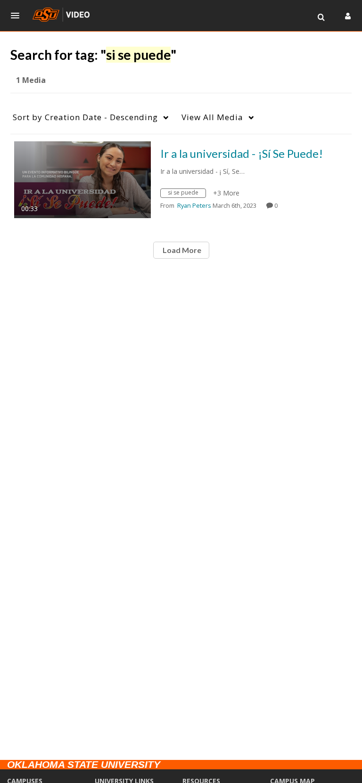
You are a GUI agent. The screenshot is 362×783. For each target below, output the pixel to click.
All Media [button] (212, 117)
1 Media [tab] (31, 80)
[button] (17, 15)
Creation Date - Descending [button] (85, 117)
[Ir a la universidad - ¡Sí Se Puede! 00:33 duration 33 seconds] (82, 178)
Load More (181, 249)
